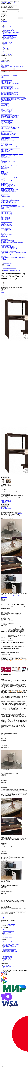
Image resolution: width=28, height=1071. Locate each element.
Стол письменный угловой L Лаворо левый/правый (13, 97)
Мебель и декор (6, 265)
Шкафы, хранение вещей (6, 101)
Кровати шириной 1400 (6, 213)
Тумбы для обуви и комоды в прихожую (10, 200)
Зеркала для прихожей (6, 201)
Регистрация (6, 51)
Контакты (5, 27)
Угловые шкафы (4, 104)
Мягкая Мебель (4, 174)
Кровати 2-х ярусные (5, 150)
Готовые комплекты (5, 145)
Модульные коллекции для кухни (8, 161)
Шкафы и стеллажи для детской (8, 155)
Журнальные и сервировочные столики (10, 137)
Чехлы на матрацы (5, 231)
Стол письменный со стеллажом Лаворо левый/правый (13, 95)
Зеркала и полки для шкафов (7, 241)
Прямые (20, 595)
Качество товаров (7, 43)
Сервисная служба (7, 41)
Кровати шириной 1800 (6, 216)
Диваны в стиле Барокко (6, 122)
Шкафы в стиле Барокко (6, 126)
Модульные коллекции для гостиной (9, 141)
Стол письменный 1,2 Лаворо (7, 87)
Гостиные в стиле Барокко (7, 112)
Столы (2, 166)
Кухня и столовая (5, 160)
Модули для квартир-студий (7, 246)
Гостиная (3, 132)
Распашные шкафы (5, 103)
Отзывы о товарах (7, 937)
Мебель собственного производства (9, 75)
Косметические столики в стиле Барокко (10, 127)
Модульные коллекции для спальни (9, 205)
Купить (2, 292)
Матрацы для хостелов (6, 245)
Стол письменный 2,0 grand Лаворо (9, 90)
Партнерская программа (8, 36)
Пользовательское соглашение (10, 35)
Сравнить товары (5, 65)
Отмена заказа (6, 46)
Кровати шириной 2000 (6, 217)
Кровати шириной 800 (6, 82)
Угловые (24, 595)
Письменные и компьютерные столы (9, 84)
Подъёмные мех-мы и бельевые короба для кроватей (13, 206)
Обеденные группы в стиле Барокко (9, 116)
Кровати (2, 77)
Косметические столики (6, 225)
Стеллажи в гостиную (6, 139)
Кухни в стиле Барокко (6, 111)
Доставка (5, 933)
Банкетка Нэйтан (4, 183)
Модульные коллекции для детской (9, 146)
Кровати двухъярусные (6, 78)
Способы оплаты (7, 932)
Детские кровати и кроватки (7, 149)
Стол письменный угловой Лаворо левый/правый (12, 99)
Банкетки (3, 182)
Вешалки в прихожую (6, 196)
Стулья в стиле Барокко (6, 129)
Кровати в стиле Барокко (6, 109)
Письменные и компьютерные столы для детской (12, 154)
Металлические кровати (6, 222)
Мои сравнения (6, 967)
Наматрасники (4, 230)
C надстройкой (4, 595)
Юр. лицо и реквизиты (8, 38)
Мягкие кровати (4, 220)
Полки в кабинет (4, 192)
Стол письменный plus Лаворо (8, 93)
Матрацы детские (5, 152)
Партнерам (5, 31)
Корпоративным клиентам (9, 37)
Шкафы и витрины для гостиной (8, 134)
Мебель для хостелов (5, 243)
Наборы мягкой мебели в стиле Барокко (10, 115)
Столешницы (4, 173)
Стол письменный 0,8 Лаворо (7, 86)
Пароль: (3, 18)
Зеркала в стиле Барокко (6, 114)
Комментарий (4, 11)
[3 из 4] (11, 573)
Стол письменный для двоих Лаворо (9, 94)
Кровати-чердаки (5, 151)
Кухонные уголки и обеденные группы (10, 83)
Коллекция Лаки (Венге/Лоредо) (8, 251)
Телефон (2, 4)
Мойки (2, 171)
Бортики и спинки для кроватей (8, 158)
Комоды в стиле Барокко (6, 131)
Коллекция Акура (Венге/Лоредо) (8, 249)
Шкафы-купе (4, 105)
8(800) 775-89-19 (4, 507)
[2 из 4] (11, 555)
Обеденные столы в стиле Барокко (9, 118)
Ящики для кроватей (5, 157)
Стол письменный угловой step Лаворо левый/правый (13, 98)
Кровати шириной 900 (6, 211)
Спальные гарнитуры (6, 207)
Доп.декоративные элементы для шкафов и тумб (12, 242)
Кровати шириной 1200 (6, 80)
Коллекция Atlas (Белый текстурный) (9, 247)
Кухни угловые (4, 163)
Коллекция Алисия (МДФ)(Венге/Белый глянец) (12, 248)
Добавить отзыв (8, 492)
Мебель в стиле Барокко (6, 106)
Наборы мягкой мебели (6, 186)
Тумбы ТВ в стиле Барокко (7, 123)
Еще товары (3, 259)
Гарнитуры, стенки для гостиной (8, 133)
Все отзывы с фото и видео (7, 54)
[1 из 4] (11, 536)
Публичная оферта (7, 33)
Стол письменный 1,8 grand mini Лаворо (10, 88)
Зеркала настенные (5, 226)
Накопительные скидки (8, 29)
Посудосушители (4, 172)
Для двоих (15, 595)
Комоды (2, 76)
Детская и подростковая (6, 144)
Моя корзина (6, 965)
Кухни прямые (4, 162)
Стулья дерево (4, 168)
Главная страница (7, 263)
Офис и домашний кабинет (7, 188)
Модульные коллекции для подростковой (10, 148)
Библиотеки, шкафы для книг (7, 135)
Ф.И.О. (2, 6)
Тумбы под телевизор (6, 138)
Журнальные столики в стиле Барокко (9, 117)
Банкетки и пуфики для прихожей (8, 202)
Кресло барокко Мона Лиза (7, 180)
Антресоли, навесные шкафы (7, 240)
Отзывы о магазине (7, 935)
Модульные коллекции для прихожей (9, 199)
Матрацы (3, 223)
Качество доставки (7, 42)
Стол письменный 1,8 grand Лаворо (9, 89)
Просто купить (6, 929)
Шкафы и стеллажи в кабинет (7, 190)
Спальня (2, 203)
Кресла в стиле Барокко (6, 121)
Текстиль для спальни (6, 229)
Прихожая (3, 195)
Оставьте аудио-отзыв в (6, 508)
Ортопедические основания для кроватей (10, 232)
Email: (2, 16)
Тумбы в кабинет (4, 194)
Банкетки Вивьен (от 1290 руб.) (8, 185)
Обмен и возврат (7, 44)
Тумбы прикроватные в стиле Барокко (9, 124)
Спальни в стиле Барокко (6, 110)
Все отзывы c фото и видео (7, 56)
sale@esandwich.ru (11, 925)
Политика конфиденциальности (10, 39)
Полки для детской (5, 156)
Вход (2, 51)
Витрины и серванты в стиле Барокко (9, 128)
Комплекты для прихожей (7, 197)
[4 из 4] (11, 592)
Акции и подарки (7, 26)
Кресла (2, 179)
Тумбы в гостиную (5, 143)
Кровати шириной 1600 (6, 81)
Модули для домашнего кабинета (8, 191)
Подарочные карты (5, 260)
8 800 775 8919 (4, 21)
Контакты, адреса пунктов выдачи (11, 32)
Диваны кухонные (5, 167)
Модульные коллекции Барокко (8, 107)
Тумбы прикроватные (6, 100)
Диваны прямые (4, 175)
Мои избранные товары (8, 966)
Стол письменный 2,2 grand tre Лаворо (9, 92)
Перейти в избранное (5, 61)
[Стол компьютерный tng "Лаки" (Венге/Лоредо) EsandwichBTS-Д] (3, 483)
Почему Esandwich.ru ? (8, 30)
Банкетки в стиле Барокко (7, 120)
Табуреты (3, 169)
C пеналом (10, 595)
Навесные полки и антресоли (7, 140)
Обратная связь (4, 972)
